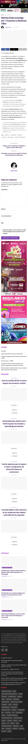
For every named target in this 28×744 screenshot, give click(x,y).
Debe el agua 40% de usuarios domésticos (12, 353)
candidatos (13, 135)
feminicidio (21, 709)
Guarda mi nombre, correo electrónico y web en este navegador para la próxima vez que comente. (14, 231)
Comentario (4, 189)
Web (2, 223)
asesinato (4, 696)
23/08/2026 (10, 576)
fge (3, 712)
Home (2, 15)
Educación (14, 378)
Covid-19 (15, 704)
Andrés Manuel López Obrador (9, 693)
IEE (13, 712)
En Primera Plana (7, 567)
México (15, 720)
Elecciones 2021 (8, 15)
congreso (4, 704)
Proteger (3, 351)
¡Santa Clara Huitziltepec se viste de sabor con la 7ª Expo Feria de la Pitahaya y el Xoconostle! (13, 615)
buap (3, 699)
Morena (4, 720)
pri (8, 723)
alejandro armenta (6, 691)
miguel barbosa (18, 717)
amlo (14, 691)
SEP (21, 725)
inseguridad (19, 712)
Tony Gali (21, 728)
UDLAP (9, 731)
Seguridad (15, 725)
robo (17, 723)
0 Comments (14, 412)
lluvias (3, 715)
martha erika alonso (20, 137)
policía (3, 723)
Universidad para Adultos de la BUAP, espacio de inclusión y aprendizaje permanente (14, 423)
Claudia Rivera (5, 701)
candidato (8, 699)
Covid (10, 704)
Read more (14, 405)
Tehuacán (8, 728)
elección (4, 137)
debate (19, 135)
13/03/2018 (15, 27)
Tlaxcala (15, 728)
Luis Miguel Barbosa (12, 715)
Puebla (12, 723)
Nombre (3, 209)
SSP (3, 728)
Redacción (8, 27)
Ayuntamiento (12, 696)
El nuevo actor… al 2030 (7, 361)
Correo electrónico (6, 216)
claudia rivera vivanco (16, 701)
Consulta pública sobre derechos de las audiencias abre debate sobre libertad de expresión (14, 512)
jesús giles (10, 137)
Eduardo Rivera (5, 707)
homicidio (8, 712)
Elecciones (14, 707)
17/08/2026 (10, 619)
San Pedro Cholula (6, 725)
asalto (20, 693)
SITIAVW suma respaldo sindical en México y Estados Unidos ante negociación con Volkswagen (13, 572)
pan (20, 720)
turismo (4, 731)
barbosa (7, 135)
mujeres (10, 720)
